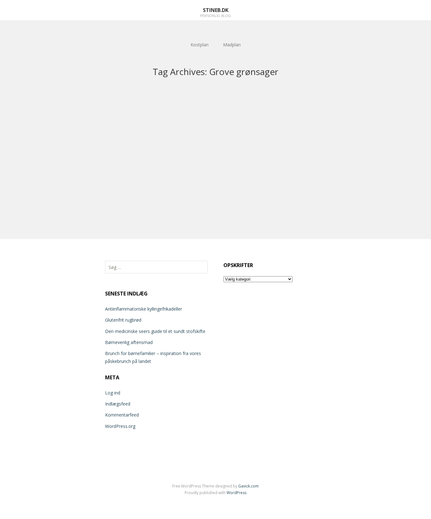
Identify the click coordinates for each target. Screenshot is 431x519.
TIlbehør (36, 178)
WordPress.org (120, 426)
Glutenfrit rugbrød (123, 320)
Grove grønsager (29, 185)
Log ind (112, 393)
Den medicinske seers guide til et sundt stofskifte (155, 331)
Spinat (33, 181)
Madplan (232, 45)
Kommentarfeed (122, 415)
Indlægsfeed (117, 404)
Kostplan (200, 45)
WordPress (236, 492)
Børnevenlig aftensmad (129, 342)
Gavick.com (248, 486)
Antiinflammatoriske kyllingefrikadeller (143, 309)
